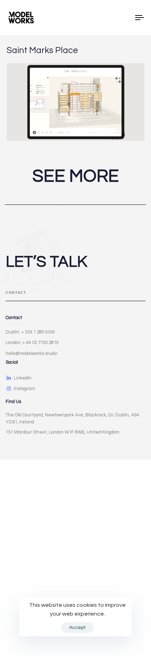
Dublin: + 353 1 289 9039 (30, 332)
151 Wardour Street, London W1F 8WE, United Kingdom (62, 432)
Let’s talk (46, 262)
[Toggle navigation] (121, 17)
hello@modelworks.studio (31, 353)
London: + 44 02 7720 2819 (32, 342)
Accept (77, 627)
